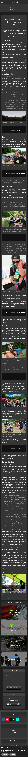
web (15, 17)
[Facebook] (3, 719)
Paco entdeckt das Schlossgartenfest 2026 (14, 644)
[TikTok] (17, 719)
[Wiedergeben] (6, 130)
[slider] (23, 130)
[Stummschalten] (19, 130)
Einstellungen (8, 750)
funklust (16, 610)
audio (13, 17)
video (16, 641)
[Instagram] (10, 719)
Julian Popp (6, 598)
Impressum (14, 730)
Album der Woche (14, 657)
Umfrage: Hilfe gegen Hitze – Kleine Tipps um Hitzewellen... (14, 613)
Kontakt (14, 732)
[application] (14, 129)
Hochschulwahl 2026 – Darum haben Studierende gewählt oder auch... (14, 628)
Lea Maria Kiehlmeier (9, 594)
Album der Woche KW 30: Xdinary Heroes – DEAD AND (14, 660)
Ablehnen (13, 754)
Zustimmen (5, 754)
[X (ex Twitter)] (13, 719)
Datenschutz (14, 735)
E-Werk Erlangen (14, 745)
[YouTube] (7, 719)
